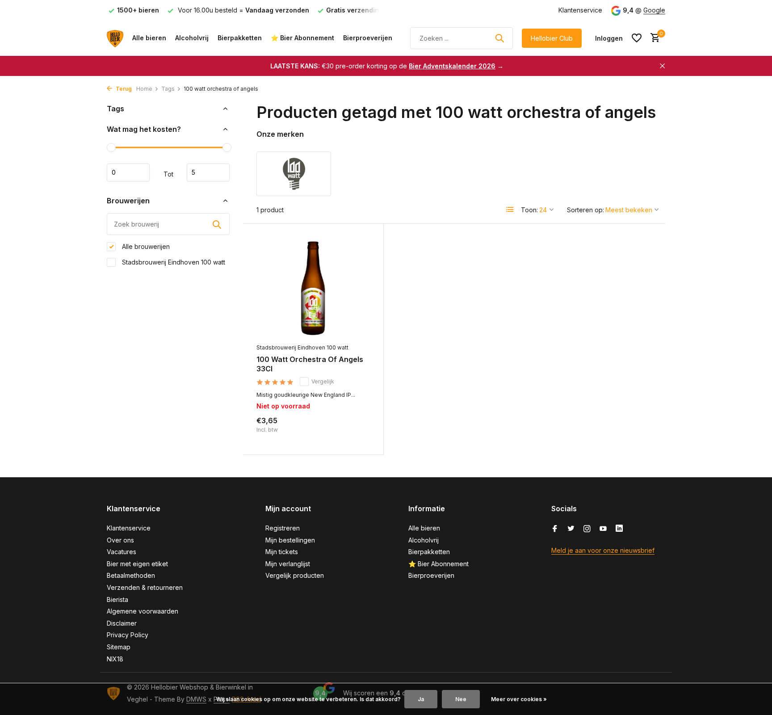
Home (144, 88)
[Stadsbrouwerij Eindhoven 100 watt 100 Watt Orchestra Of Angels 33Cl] (313, 288)
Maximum (208, 172)
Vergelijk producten (294, 575)
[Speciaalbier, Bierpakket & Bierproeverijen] (115, 38)
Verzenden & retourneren (145, 587)
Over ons (120, 540)
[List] (510, 210)
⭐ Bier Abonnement (302, 38)
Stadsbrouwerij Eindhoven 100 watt (172, 262)
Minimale (128, 172)
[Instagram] (587, 529)
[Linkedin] (619, 529)
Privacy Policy (127, 635)
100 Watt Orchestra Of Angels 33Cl (309, 364)
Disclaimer (122, 623)
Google (654, 10)
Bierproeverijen (367, 38)
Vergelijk (322, 381)
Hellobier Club (552, 38)
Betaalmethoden (131, 575)
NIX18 (115, 659)
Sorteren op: (585, 210)
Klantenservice (580, 10)
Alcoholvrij (192, 38)
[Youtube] (603, 529)
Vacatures (121, 551)
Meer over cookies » (519, 699)
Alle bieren (149, 38)
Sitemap (118, 647)
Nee (460, 699)
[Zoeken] (499, 38)
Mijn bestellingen (290, 540)
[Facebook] (554, 529)
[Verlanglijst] (637, 38)
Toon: (529, 210)
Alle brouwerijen (145, 246)
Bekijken (350, 431)
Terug (123, 88)
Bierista (117, 599)
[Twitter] (571, 529)
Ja (421, 699)
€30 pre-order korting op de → (386, 66)
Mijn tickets (281, 551)
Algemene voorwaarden (142, 611)
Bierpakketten (240, 38)
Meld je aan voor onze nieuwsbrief (603, 550)
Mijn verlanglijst (287, 564)
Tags (168, 88)
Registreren (282, 528)
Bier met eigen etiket (137, 564)
